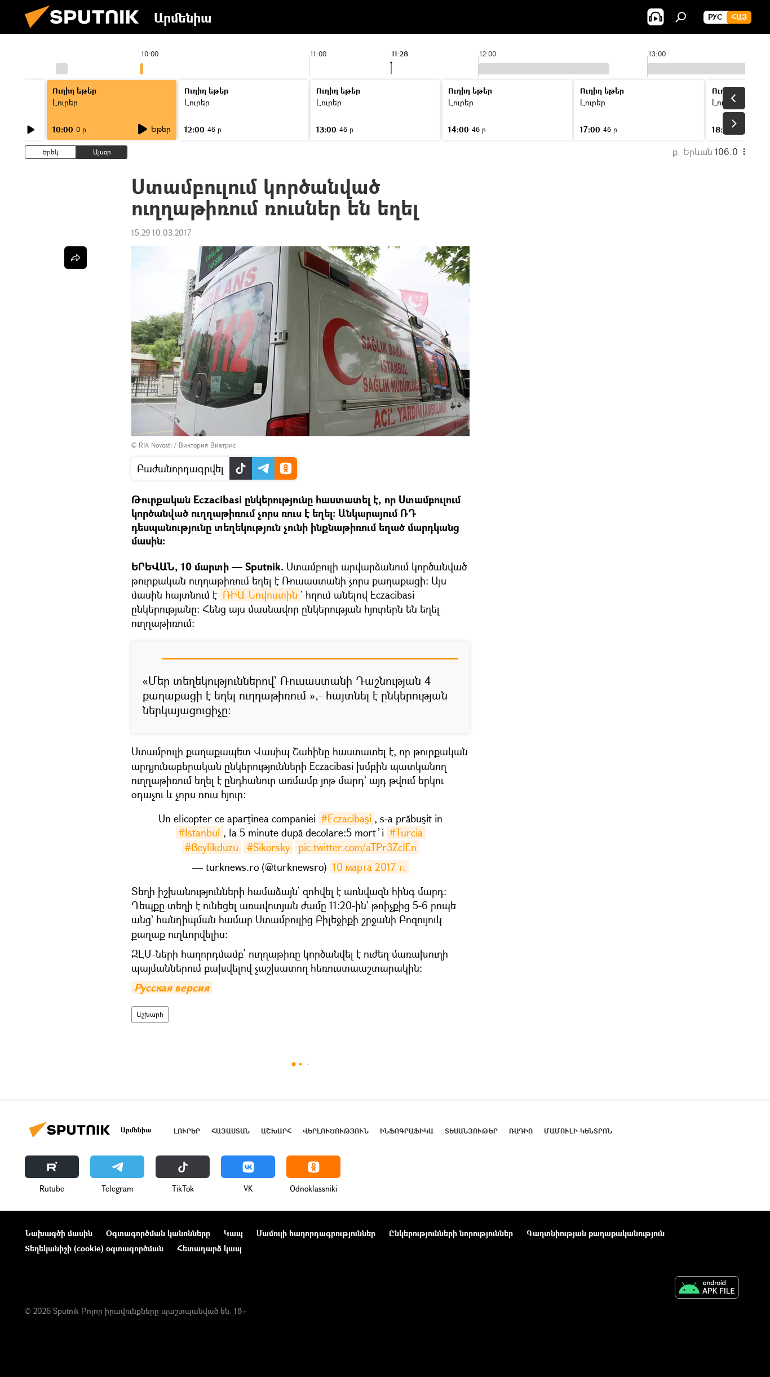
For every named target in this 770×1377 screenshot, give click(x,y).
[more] (75, 257)
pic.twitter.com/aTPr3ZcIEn (357, 847)
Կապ (233, 1233)
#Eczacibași (346, 818)
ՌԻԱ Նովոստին (260, 594)
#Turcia (406, 832)
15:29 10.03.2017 (161, 232)
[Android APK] (707, 1288)
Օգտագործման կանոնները (158, 1233)
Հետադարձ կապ (209, 1248)
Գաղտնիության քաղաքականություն (595, 1233)
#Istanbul (199, 832)
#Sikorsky (268, 847)
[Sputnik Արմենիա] (86, 30)
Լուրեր (187, 1131)
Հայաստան (230, 1131)
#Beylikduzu (211, 847)
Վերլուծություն (336, 1131)
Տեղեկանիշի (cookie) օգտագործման (94, 1248)
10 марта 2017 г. (369, 867)
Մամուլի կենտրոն (578, 1131)
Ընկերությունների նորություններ (451, 1233)
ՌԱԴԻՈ (521, 1131)
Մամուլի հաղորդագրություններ (315, 1233)
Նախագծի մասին (58, 1233)
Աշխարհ (149, 1014)
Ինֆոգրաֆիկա (406, 1131)
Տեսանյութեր (471, 1131)
